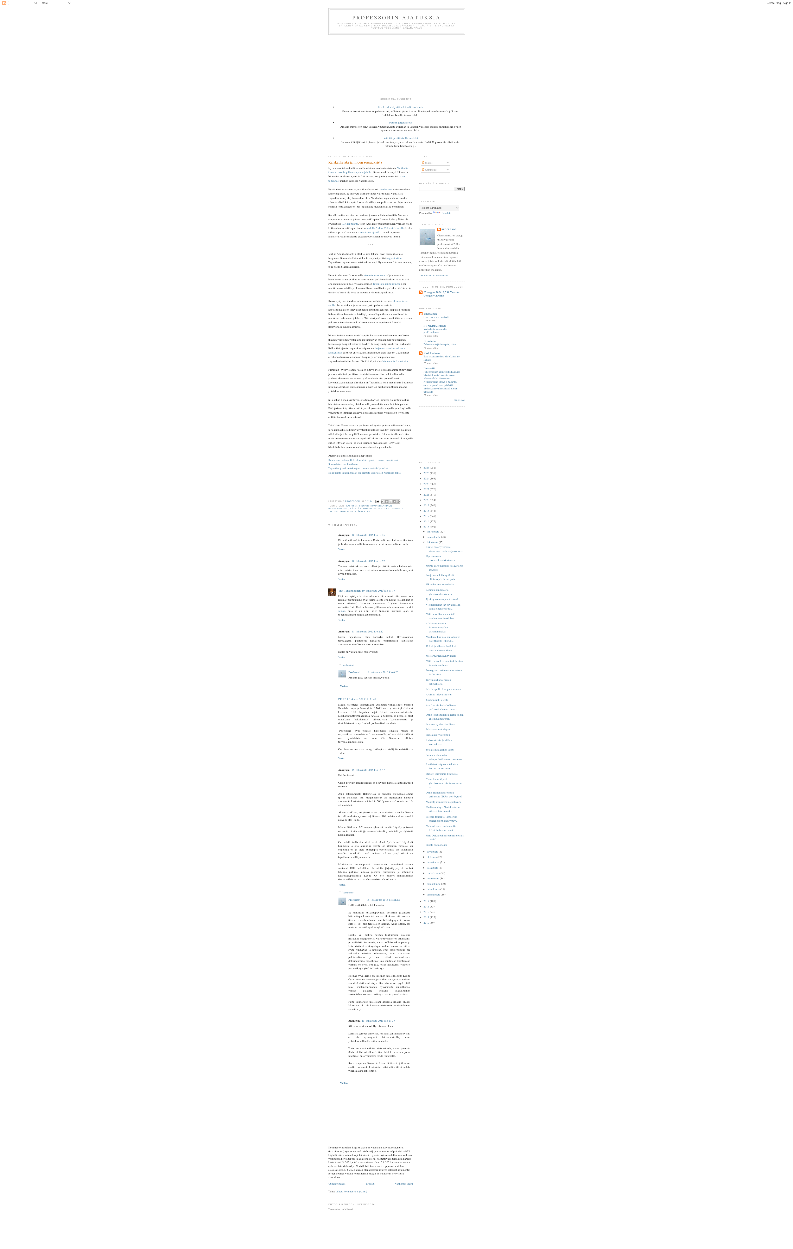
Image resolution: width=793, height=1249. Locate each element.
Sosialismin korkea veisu (440, 749)
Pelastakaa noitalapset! (438, 729)
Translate (446, 213)
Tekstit (428, 162)
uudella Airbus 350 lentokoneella (385, 228)
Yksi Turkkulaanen (349, 590)
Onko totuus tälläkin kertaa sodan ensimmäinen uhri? (445, 717)
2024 (427, 478)
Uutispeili (429, 368)
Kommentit (430, 169)
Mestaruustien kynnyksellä (441, 655)
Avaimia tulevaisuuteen (439, 694)
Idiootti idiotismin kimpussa (442, 774)
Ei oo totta (430, 341)
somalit (397, 509)
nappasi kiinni (394, 258)
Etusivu (370, 1183)
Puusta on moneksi (436, 845)
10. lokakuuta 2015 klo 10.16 (368, 535)
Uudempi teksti (336, 1183)
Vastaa (341, 549)
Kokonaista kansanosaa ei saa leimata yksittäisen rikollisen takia (364, 472)
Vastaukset (348, 665)
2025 (427, 473)
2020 (427, 500)
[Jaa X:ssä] (390, 501)
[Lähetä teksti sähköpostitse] (377, 501)
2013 (427, 906)
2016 (427, 521)
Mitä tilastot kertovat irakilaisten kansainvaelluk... (444, 663)
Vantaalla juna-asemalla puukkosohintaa (435, 330)
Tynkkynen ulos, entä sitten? (442, 599)
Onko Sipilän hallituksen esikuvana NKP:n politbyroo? (444, 794)
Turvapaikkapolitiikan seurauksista (438, 682)
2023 (427, 484)
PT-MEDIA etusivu (435, 325)
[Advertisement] (396, 66)
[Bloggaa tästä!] (387, 501)
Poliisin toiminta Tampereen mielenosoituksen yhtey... (441, 819)
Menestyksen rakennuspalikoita (444, 802)
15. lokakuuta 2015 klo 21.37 (378, 1020)
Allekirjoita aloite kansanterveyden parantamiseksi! (437, 627)
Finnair (364, 506)
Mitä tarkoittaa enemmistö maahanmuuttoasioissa (440, 616)
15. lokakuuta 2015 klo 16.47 (368, 770)
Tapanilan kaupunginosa (386, 284)
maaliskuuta (434, 884)
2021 (427, 494)
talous (333, 511)
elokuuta (432, 857)
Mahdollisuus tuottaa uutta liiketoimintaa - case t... (441, 828)
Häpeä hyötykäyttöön (438, 735)
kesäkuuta (433, 867)
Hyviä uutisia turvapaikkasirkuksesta (440, 558)
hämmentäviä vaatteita (395, 361)
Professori (354, 672)
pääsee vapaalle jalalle (358, 172)
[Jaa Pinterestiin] (398, 501)
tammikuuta (434, 894)
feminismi (351, 506)
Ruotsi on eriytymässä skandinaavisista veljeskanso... (444, 549)
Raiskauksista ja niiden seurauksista (439, 742)
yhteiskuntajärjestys (355, 511)
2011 (427, 917)
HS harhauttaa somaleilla (440, 584)
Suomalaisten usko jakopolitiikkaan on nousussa (444, 757)
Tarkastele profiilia (433, 275)
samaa (341, 611)
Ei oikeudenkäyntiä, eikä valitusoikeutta (401, 107)
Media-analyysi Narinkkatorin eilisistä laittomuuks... (443, 809)
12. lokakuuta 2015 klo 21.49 (359, 699)
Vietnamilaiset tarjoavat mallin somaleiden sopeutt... (443, 607)
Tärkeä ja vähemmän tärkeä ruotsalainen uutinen (441, 648)
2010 (427, 922)
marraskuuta (434, 537)
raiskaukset (382, 509)
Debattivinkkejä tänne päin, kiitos (440, 344)
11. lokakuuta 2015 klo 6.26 (382, 672)
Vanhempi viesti (404, 1183)
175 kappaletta (350, 223)
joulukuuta (433, 531)
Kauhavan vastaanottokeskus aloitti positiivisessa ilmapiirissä (363, 460)
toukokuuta (433, 873)
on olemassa (386, 189)
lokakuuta (433, 542)
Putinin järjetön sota (400, 122)
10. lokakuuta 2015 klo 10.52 (368, 561)
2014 (427, 901)
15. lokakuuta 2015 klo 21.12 (383, 899)
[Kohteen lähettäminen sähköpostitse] (383, 501)
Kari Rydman (432, 353)
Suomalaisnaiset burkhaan (343, 464)
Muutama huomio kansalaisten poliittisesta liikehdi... (443, 639)
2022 (427, 489)
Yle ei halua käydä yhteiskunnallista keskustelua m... (444, 783)
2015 (427, 527)
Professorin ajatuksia (396, 17)
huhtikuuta (433, 878)
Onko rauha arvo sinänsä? (436, 317)
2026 (427, 468)
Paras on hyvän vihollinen (440, 724)
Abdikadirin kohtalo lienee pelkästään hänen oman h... (442, 707)
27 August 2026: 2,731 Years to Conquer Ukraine (441, 293)
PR (340, 699)
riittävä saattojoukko (369, 232)
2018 (427, 510)
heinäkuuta (433, 862)
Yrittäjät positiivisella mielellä (400, 138)
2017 (427, 516)
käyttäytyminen (361, 509)
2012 (427, 912)
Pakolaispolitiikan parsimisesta (443, 689)
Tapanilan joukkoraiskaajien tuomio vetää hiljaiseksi (358, 468)
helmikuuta (433, 889)
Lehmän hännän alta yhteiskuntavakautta (439, 592)
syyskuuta (433, 851)
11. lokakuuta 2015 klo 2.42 (367, 631)
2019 (427, 505)
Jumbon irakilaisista (437, 700)
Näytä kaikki (459, 400)
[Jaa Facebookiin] (394, 501)
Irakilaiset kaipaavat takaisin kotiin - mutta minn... (442, 766)
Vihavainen (430, 314)
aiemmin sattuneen (374, 275)
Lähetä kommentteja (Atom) (351, 1191)
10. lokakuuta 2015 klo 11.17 (378, 590)
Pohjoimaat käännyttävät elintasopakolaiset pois (440, 577)
